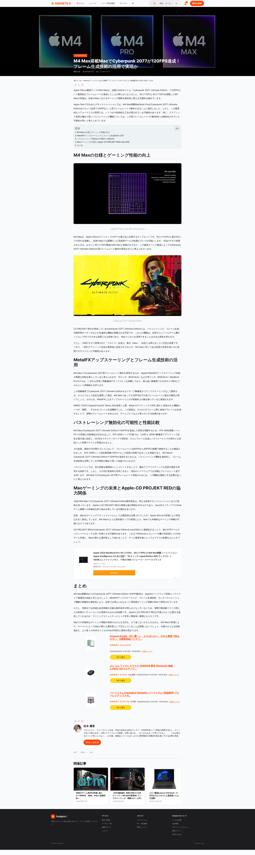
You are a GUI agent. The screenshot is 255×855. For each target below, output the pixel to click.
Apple (83, 752)
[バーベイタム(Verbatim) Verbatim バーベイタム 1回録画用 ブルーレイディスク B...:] (91, 700)
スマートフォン (142, 820)
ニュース (92, 3)
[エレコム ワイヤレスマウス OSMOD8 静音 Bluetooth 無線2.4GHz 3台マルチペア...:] (91, 673)
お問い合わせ (177, 834)
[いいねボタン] (75, 85)
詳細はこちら (147, 651)
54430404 (125, 645)
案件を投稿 (197, 3)
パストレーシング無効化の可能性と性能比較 (95, 139)
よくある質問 (177, 820)
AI (133, 3)
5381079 (124, 701)
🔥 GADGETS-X (61, 3)
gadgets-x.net (199, 843)
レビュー (105, 831)
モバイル (123, 3)
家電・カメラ (142, 827)
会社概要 (175, 824)
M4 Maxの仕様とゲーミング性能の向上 (93, 132)
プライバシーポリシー (180, 827)
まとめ (80, 145)
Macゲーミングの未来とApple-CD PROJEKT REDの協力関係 (103, 142)
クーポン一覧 (107, 824)
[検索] (155, 3)
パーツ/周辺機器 (108, 3)
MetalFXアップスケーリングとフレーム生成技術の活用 (100, 135)
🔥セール (80, 3)
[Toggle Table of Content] (176, 128)
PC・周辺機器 (142, 824)
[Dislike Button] (82, 85)
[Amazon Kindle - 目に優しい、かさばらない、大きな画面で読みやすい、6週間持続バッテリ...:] (91, 643)
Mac (91, 752)
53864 (123, 675)
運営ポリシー (177, 831)
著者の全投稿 (92, 742)
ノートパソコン (80, 55)
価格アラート (107, 827)
